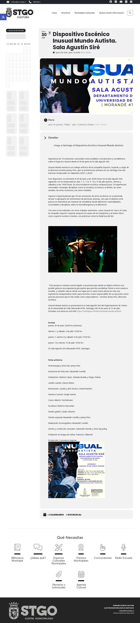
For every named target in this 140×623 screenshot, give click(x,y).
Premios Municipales (81, 559)
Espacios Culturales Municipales (59, 560)
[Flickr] (126, 2)
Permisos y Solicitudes (58, 586)
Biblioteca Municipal (17, 559)
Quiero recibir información (111, 12)
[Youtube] (121, 2)
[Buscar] (130, 12)
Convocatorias (103, 557)
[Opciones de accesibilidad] (3, 17)
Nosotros (65, 12)
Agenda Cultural (81, 586)
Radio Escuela (123, 557)
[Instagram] (131, 2)
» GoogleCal (73, 514)
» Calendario (56, 514)
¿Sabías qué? (38, 557)
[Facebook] (111, 2)
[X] (116, 2)
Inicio (54, 12)
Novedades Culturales (85, 12)
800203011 (36, 2)
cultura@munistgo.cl (18, 2)
